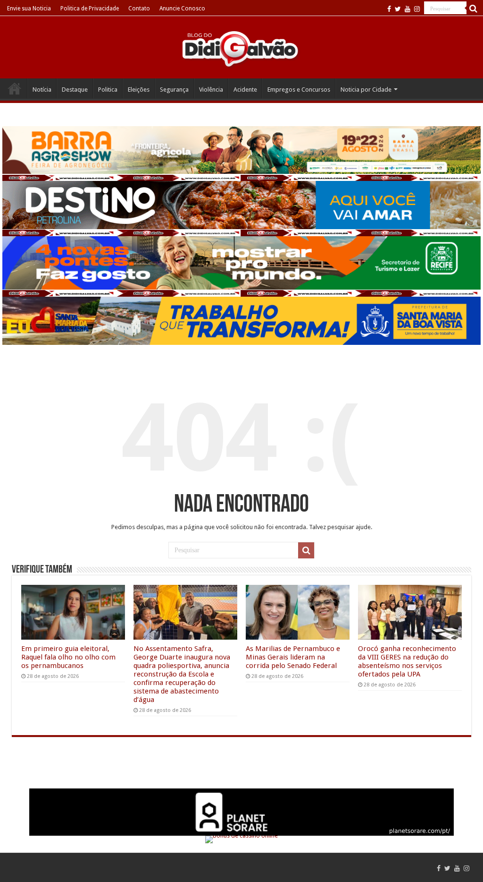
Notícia (42, 89)
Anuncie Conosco (182, 8)
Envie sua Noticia (29, 8)
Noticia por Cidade (366, 89)
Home (14, 88)
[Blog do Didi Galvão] (241, 48)
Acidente (245, 89)
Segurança (174, 89)
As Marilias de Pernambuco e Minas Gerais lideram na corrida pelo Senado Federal (293, 657)
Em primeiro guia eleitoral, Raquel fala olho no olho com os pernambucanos (68, 657)
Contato (139, 8)
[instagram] (417, 9)
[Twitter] (398, 9)
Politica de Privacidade (89, 8)
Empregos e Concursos (298, 89)
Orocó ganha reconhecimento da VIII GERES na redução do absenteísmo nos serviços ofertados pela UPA (407, 661)
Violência (211, 89)
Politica (107, 89)
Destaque (75, 89)
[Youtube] (407, 9)
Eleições (139, 89)
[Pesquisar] (473, 8)
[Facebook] (389, 9)
